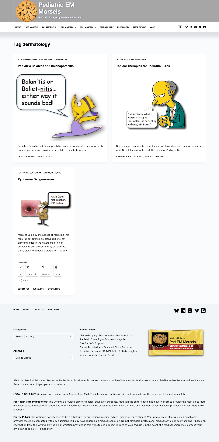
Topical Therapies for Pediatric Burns (143, 66)
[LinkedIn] (191, 27)
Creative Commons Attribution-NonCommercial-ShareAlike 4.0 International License (156, 380)
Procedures (123, 27)
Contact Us (39, 309)
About (25, 309)
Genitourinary (39, 59)
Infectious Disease (57, 59)
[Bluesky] (186, 27)
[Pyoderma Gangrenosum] (43, 207)
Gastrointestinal (41, 173)
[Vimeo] (200, 27)
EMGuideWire (139, 27)
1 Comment (157, 156)
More (152, 27)
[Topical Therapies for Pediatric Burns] (159, 106)
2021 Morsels (86, 27)
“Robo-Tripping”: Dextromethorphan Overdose (106, 335)
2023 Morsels (66, 27)
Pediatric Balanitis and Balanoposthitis (46, 66)
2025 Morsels (31, 27)
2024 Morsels (49, 27)
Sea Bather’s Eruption (92, 343)
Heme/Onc (56, 173)
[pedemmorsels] (176, 342)
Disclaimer (53, 309)
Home (18, 27)
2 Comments (54, 289)
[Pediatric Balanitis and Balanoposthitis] (60, 106)
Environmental (138, 59)
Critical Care (107, 27)
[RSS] (204, 27)
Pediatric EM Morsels (75, 380)
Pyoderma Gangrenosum (36, 179)
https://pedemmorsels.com (51, 384)
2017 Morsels (24, 173)
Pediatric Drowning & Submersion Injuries (103, 339)
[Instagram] (195, 27)
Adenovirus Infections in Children (98, 355)
